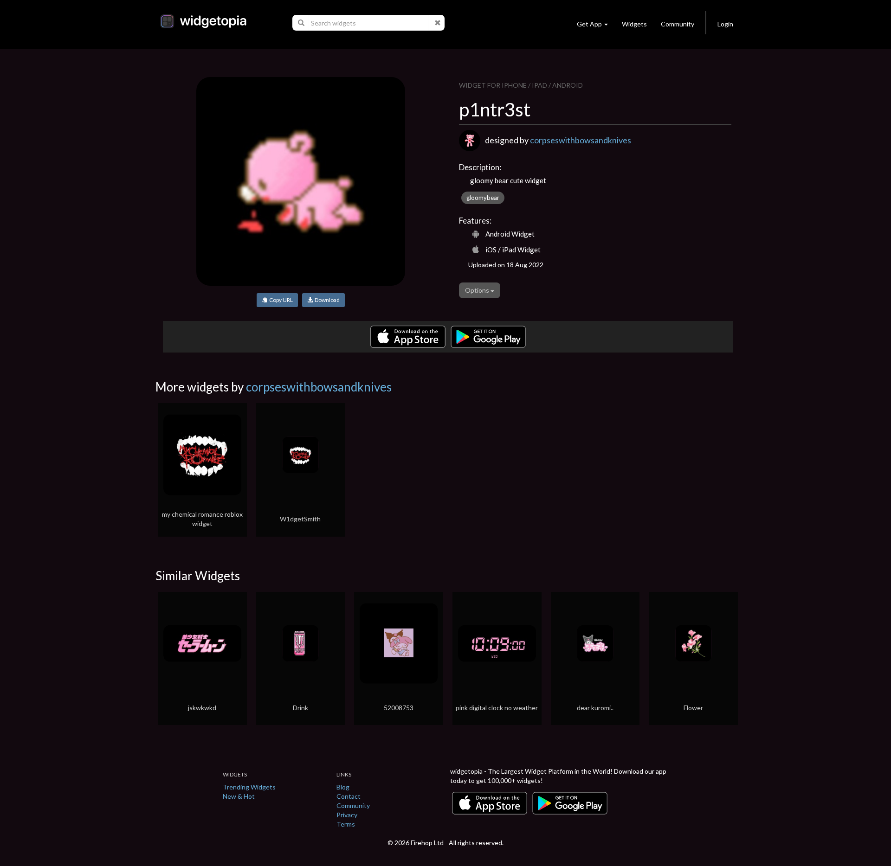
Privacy (346, 815)
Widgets (634, 24)
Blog (342, 787)
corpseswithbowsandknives (580, 140)
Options (478, 290)
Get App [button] (589, 24)
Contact (348, 796)
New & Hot (239, 796)
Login (725, 24)
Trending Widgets (249, 787)
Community (677, 24)
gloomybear (482, 197)
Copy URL (280, 299)
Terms (345, 824)
